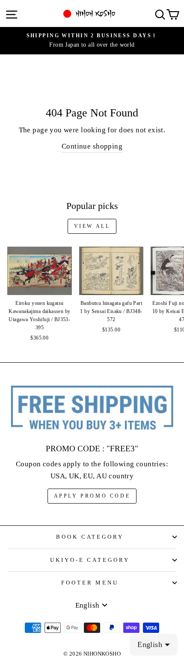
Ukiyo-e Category (90, 560)
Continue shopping (92, 146)
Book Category (90, 537)
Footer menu (90, 582)
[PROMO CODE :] (92, 408)
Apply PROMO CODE (92, 496)
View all (92, 226)
